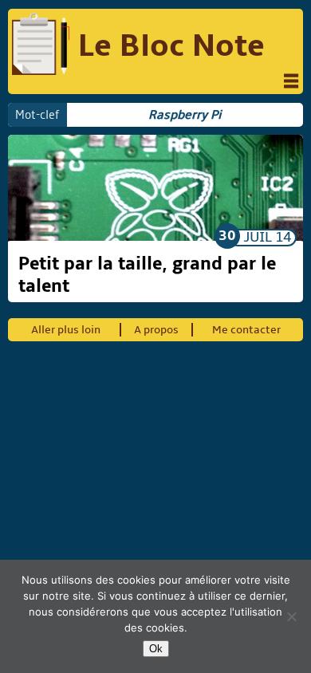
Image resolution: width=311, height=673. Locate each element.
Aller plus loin (65, 329)
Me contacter (246, 329)
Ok (156, 649)
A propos (156, 329)
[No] (291, 616)
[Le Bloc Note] (40, 46)
